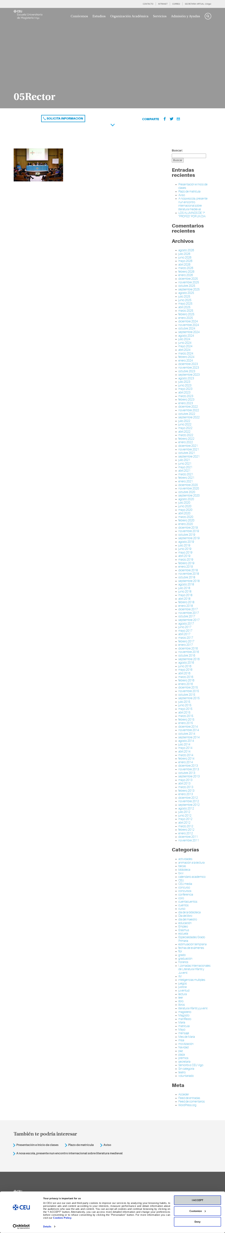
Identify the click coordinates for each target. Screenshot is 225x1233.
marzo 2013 (185, 787)
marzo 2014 (185, 755)
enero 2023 (185, 403)
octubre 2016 (186, 655)
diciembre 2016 (188, 648)
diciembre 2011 (188, 836)
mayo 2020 (185, 509)
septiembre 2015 (189, 698)
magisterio (184, 1012)
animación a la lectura (191, 862)
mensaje (183, 1033)
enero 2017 (185, 644)
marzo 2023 (185, 396)
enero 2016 (185, 684)
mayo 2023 (185, 388)
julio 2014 (184, 744)
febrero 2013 (186, 790)
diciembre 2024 (188, 321)
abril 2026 (184, 264)
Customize (195, 1210)
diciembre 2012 (188, 797)
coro (181, 898)
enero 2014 (185, 762)
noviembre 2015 (188, 691)
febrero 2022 (186, 438)
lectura (182, 994)
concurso (184, 887)
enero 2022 (185, 442)
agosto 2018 (186, 584)
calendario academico (192, 876)
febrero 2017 (186, 641)
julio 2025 (184, 296)
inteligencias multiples (191, 979)
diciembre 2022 (188, 406)
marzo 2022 (185, 435)
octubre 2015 (186, 694)
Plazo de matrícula (189, 191)
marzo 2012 (185, 826)
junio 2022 (184, 424)
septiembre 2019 (189, 538)
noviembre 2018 (188, 573)
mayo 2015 (185, 708)
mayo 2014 (185, 748)
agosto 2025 (186, 293)
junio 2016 (184, 666)
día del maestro (187, 919)
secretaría (184, 1061)
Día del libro (185, 915)
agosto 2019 (186, 541)
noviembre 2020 (188, 488)
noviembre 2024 (188, 325)
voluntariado (186, 1075)
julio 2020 (184, 502)
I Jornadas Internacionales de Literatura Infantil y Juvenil (194, 969)
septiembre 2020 (189, 495)
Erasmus (183, 930)
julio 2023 (184, 381)
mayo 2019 (185, 552)
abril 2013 (184, 783)
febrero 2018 (186, 602)
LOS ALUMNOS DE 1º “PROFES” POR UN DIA (192, 214)
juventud (183, 990)
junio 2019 (184, 548)
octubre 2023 (186, 371)
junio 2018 (184, 591)
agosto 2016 (186, 662)
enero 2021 (185, 481)
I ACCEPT (197, 1200)
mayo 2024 (185, 346)
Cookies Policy (62, 1217)
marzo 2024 (185, 353)
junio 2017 (184, 627)
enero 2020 (185, 524)
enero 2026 (185, 275)
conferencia (185, 894)
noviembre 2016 (188, 652)
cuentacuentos (187, 901)
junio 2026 (184, 257)
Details (47, 1226)
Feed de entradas (189, 1098)
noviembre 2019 (188, 531)
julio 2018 (184, 588)
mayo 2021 (185, 467)
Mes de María (186, 1036)
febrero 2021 (186, 477)
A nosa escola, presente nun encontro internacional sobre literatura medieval (193, 204)
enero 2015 (185, 723)
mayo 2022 (185, 428)
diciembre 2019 (188, 527)
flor (180, 951)
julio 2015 (184, 701)
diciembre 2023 (188, 364)
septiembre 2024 (189, 332)
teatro (182, 1072)
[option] (112, 58)
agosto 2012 (186, 808)
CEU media (185, 883)
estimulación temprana (192, 944)
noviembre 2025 (188, 282)
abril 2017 (184, 634)
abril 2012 (184, 822)
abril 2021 (184, 470)
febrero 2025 (186, 314)
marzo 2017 (185, 637)
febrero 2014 (186, 758)
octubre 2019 (186, 534)
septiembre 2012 (189, 804)
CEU (181, 880)
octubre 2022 (186, 413)
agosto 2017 (186, 623)
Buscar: (177, 150)
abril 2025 (184, 307)
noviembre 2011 (188, 840)
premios (183, 1058)
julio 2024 (184, 339)
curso (181, 908)
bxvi (180, 873)
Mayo (181, 1029)
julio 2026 (184, 253)
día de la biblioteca (189, 912)
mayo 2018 (185, 595)
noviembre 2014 (188, 730)
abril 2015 (184, 712)
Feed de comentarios (191, 1101)
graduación (185, 958)
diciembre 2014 (188, 726)
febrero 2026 (186, 271)
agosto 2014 (186, 740)
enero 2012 (185, 833)
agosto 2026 (186, 250)
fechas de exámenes (191, 948)
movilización (186, 1043)
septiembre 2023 (189, 374)
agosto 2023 (186, 378)
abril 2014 (184, 751)
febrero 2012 (186, 829)
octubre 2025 (186, 285)
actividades (185, 859)
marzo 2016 (185, 677)
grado (182, 955)
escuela (183, 933)
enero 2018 (185, 605)
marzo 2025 (185, 310)
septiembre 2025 (189, 289)
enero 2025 (185, 318)
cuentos (183, 905)
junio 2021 (184, 463)
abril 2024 (184, 349)
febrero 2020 (186, 520)
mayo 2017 (185, 630)
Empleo (183, 926)
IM (180, 976)
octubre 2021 (186, 453)
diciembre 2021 (188, 445)
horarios (183, 962)
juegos (182, 983)
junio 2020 (184, 506)
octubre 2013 (186, 773)
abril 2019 (184, 556)
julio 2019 (184, 545)
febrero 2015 (186, 719)
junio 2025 (184, 300)
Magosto (183, 1015)
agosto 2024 (186, 335)
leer (180, 997)
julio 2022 (184, 421)
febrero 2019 (186, 563)
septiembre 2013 (189, 776)
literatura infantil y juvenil (192, 1008)
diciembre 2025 (188, 278)
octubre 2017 (186, 616)
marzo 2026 (185, 268)
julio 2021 (184, 460)
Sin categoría (186, 1068)
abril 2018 (184, 598)
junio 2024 (184, 342)
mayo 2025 (185, 303)
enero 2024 (185, 360)
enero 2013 (185, 794)
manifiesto (184, 1019)
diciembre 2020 (188, 485)
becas (182, 866)
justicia (182, 987)
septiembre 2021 (189, 456)
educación (185, 923)
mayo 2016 (185, 669)
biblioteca (184, 869)
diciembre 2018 (188, 570)
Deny (197, 1221)
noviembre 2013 (188, 769)
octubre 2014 (186, 733)
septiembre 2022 (189, 417)
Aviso (181, 195)
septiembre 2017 (189, 620)
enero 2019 (185, 566)
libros (181, 1004)
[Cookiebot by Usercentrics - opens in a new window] (21, 1226)
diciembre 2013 (188, 765)
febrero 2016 (186, 680)
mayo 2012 (185, 819)
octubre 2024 (186, 328)
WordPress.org (187, 1105)
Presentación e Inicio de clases (37, 1145)
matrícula (184, 1026)
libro (180, 1001)
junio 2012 (184, 815)
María (181, 1022)
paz (180, 1051)
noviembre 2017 (188, 613)
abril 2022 (184, 431)
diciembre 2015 (188, 687)
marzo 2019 (185, 559)
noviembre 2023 (188, 367)
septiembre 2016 (189, 659)
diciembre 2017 (188, 609)
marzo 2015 (185, 716)
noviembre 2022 (188, 410)
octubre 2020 (186, 492)
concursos (184, 891)
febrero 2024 (186, 357)
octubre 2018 (186, 577)
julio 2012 (184, 812)
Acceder (183, 1094)
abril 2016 (184, 673)
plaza (181, 1054)
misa (181, 1040)
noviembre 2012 (188, 801)
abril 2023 (184, 392)
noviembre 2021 (188, 449)
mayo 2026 (185, 261)
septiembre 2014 (189, 737)
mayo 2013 (185, 780)
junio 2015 (184, 705)
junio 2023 (184, 385)
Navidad (183, 1047)
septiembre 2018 (189, 581)
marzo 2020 (185, 517)
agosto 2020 (186, 499)
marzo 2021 (185, 474)
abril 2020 (184, 513)
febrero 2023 (186, 399)
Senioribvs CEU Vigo (190, 1065)
